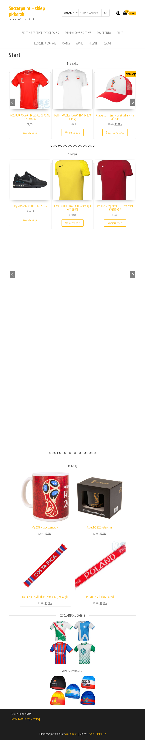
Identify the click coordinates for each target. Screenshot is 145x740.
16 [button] (88, 146)
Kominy (66, 43)
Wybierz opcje (30, 132)
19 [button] (95, 453)
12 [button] (79, 146)
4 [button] (59, 146)
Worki (79, 43)
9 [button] (71, 146)
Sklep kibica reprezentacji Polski (40, 32)
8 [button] (69, 146)
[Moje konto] (118, 13)
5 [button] (61, 146)
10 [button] (74, 146)
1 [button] (51, 146)
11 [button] (76, 146)
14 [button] (84, 146)
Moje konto (104, 32)
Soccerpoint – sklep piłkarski (27, 11)
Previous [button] (12, 102)
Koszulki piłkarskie (45, 43)
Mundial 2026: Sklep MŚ (78, 32)
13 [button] (81, 146)
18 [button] (93, 146)
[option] (30, 105)
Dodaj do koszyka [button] (115, 132)
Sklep (120, 32)
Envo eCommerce (97, 734)
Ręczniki (93, 43)
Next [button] (132, 102)
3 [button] (56, 146)
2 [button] (54, 146)
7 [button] (66, 146)
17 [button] (91, 146)
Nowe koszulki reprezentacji (25, 719)
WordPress (71, 734)
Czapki (107, 43)
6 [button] (64, 146)
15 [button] (86, 146)
